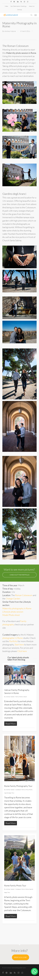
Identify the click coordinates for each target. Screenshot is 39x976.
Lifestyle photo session (12, 611)
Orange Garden (13, 598)
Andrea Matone (10, 31)
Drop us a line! (20, 957)
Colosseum (18, 789)
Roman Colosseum (23, 595)
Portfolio (13, 641)
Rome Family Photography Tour (18, 786)
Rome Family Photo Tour (15, 885)
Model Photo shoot (11, 615)
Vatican (25, 696)
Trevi (13, 793)
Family (17, 696)
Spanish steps (7, 793)
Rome (21, 696)
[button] (35, 15)
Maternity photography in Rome (16, 608)
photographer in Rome (12, 638)
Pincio (27, 789)
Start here (19, 644)
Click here (22, 651)
